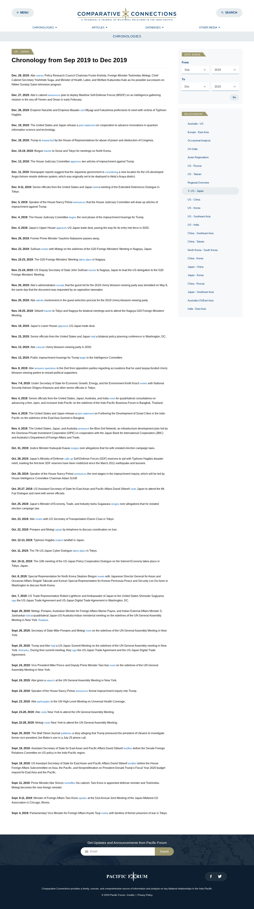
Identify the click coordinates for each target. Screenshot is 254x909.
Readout (43, 620)
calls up (68, 458)
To (183, 79)
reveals (60, 285)
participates (43, 701)
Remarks (23, 650)
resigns (75, 448)
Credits (130, 895)
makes (59, 540)
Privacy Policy (145, 895)
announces (54, 95)
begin (83, 357)
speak (58, 529)
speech (50, 680)
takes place (85, 259)
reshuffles (69, 782)
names (40, 75)
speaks (83, 798)
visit (82, 110)
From (185, 62)
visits (133, 488)
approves (75, 161)
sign (14, 600)
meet (112, 398)
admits (40, 300)
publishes (66, 733)
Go (234, 97)
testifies (128, 748)
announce (83, 428)
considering (111, 172)
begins (72, 217)
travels (47, 150)
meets (44, 248)
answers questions (45, 368)
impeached (48, 140)
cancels (40, 347)
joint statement (87, 125)
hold (95, 187)
